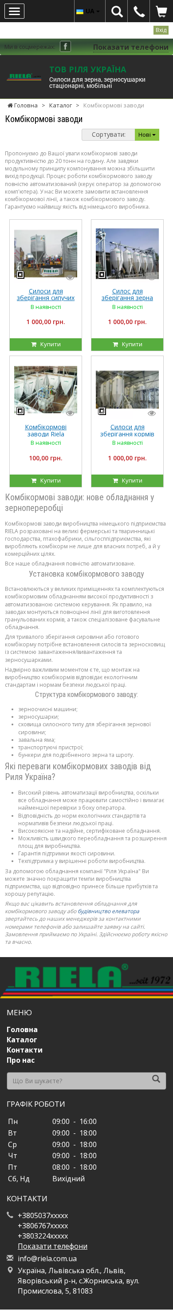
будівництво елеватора (108, 911)
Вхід (161, 30)
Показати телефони (131, 47)
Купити (48, 344)
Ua (91, 11)
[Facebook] (65, 46)
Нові (145, 135)
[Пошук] (156, 1079)
